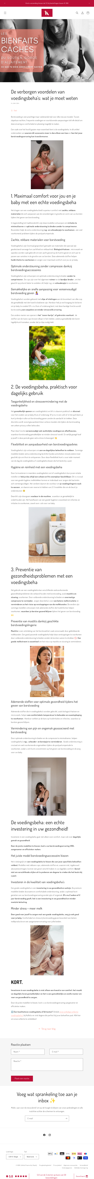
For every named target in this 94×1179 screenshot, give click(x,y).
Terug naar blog (48, 1028)
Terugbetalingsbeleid (45, 1165)
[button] (5, 13)
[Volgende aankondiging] (89, 3)
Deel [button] (15, 110)
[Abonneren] (66, 1118)
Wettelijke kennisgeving (81, 1168)
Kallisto (23, 1165)
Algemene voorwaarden (70, 1165)
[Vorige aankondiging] (4, 3)
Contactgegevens (67, 1168)
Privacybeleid (57, 1165)
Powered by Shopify (31, 1165)
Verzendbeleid (84, 1165)
